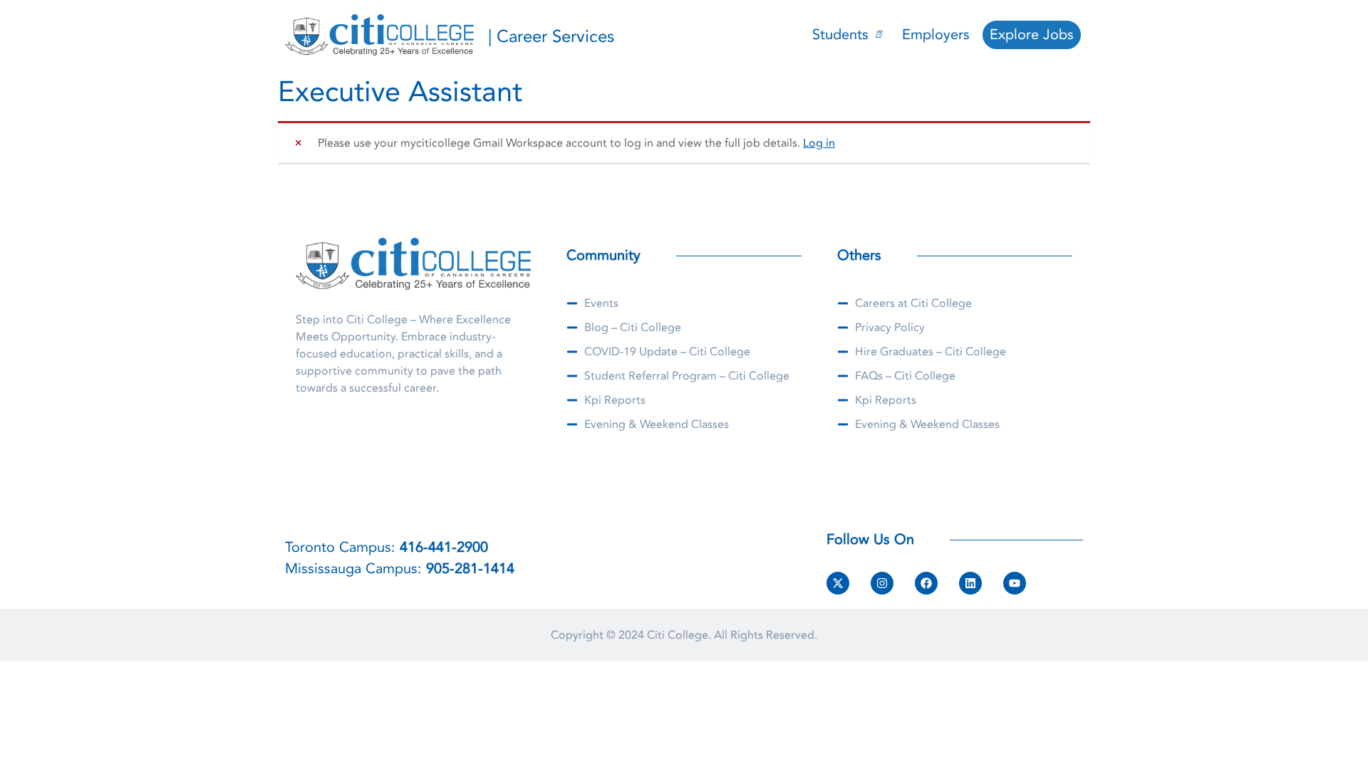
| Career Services (551, 36)
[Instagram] (882, 583)
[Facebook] (926, 583)
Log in (819, 143)
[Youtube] (1014, 583)
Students (840, 34)
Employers (936, 34)
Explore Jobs (1032, 34)
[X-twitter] (837, 583)
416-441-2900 (444, 547)
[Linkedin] (970, 583)
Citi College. (679, 635)
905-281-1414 (470, 568)
